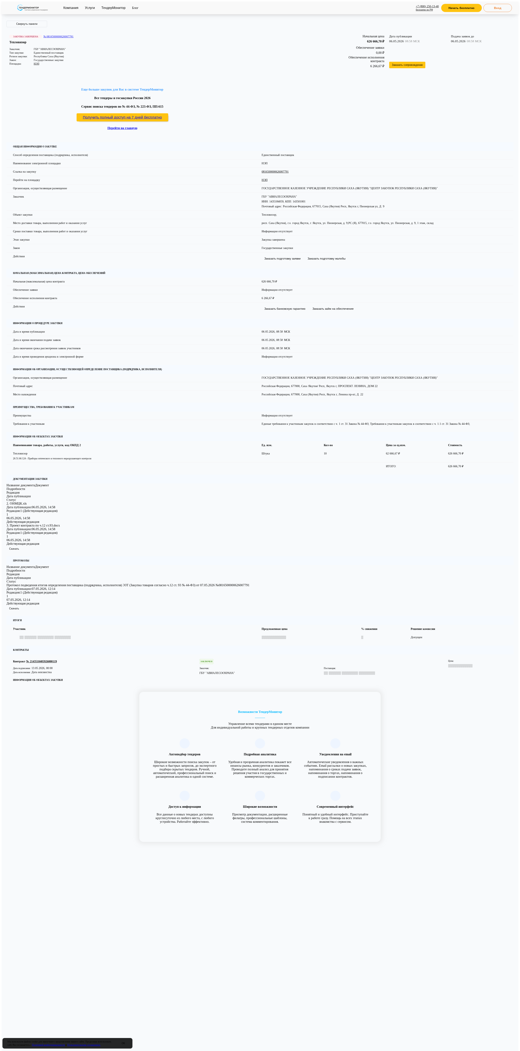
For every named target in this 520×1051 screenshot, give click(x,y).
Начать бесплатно (461, 8)
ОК (123, 1043)
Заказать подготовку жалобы (327, 258)
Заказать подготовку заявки (282, 258)
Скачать (14, 548)
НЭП (36, 63)
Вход (497, 8)
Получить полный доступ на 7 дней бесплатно (122, 117)
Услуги (90, 8)
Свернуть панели (26, 23)
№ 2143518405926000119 (41, 661)
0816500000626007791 (275, 171)
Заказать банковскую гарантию (285, 308)
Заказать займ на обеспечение (333, 308)
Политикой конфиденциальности (48, 1044)
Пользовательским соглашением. (84, 1044)
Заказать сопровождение (407, 64)
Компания (70, 8)
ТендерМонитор (113, 8)
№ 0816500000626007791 (58, 36)
